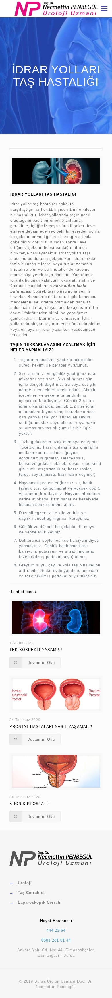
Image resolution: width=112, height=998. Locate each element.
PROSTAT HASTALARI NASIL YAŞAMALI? (50, 726)
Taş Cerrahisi (31, 892)
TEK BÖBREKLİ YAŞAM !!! (35, 650)
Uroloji (25, 883)
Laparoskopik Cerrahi (40, 902)
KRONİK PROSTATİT (29, 804)
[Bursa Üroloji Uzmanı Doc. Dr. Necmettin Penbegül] (56, 8)
